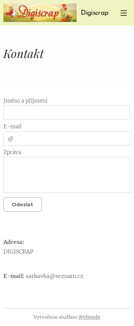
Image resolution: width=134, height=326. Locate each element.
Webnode (89, 317)
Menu (124, 13)
